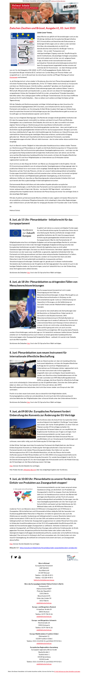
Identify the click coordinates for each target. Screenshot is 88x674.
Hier (11, 466)
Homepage (13, 77)
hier (28, 272)
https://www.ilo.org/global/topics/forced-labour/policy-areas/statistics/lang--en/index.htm (48, 548)
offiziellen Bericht (29, 470)
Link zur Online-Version (58, 1)
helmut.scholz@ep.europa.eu (44, 580)
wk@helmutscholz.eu (44, 603)
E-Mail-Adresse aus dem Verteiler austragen (67, 671)
